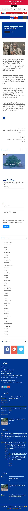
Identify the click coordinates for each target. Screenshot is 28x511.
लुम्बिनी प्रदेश (7, 316)
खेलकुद (6, 257)
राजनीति (7, 311)
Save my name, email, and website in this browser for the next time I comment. (13, 221)
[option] (14, 161)
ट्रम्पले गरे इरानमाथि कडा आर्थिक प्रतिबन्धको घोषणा (17, 409)
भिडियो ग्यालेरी (8, 301)
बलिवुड (6, 285)
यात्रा (6, 308)
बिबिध (6, 295)
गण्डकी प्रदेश (7, 260)
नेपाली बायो (7, 273)
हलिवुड (6, 334)
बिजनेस (6, 293)
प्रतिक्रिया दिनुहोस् (7, 187)
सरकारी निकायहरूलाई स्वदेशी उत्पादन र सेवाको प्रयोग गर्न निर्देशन (16, 397)
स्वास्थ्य (6, 331)
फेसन (6, 283)
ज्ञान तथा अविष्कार (8, 265)
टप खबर (7, 32)
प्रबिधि (6, 278)
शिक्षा (6, 318)
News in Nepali (9, 242)
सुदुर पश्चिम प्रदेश (8, 323)
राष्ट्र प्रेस (12, 32)
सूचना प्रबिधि (7, 326)
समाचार (6, 321)
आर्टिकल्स (7, 250)
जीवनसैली (5, 154)
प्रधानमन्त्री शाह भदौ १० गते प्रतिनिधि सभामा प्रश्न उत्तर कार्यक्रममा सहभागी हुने (17, 495)
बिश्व (6, 298)
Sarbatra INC (17, 508)
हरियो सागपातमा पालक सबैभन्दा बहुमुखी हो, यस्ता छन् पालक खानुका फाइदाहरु (14, 10)
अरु (6, 247)
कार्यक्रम (7, 255)
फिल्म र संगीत (7, 280)
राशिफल (6, 313)
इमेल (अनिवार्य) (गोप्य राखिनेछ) (10, 212)
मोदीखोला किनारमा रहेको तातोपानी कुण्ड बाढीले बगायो (17, 420)
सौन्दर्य (6, 329)
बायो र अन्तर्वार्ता (8, 290)
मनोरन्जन (7, 306)
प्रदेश (6, 275)
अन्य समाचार (7, 245)
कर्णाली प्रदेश (7, 252)
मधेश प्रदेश (7, 303)
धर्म (6, 270)
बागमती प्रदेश (8, 288)
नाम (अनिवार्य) (6, 206)
